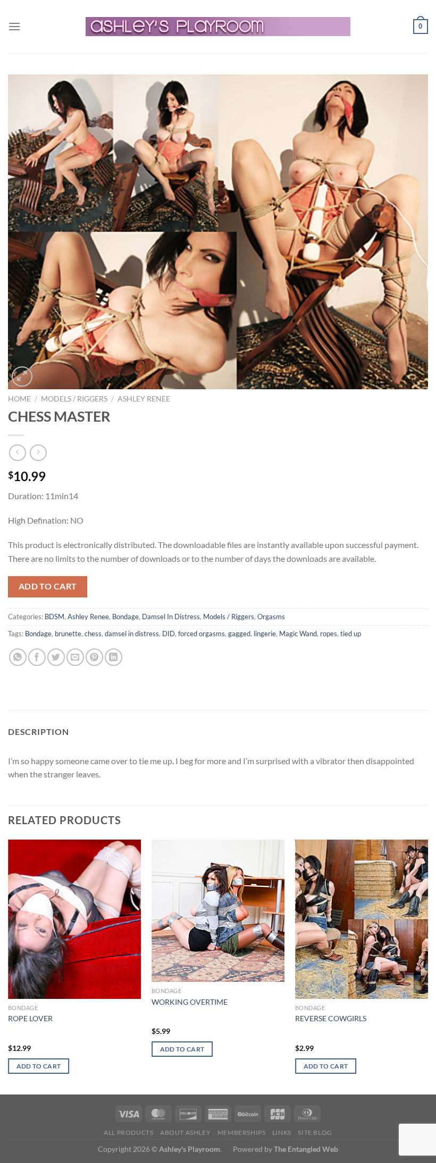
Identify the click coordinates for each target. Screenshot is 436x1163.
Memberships (241, 1132)
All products (128, 1132)
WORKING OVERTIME (190, 1001)
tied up (350, 633)
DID (168, 633)
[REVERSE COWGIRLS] (361, 919)
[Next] (427, 966)
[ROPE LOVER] (74, 919)
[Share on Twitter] (56, 657)
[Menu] (14, 26)
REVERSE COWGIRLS (330, 1018)
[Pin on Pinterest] (94, 657)
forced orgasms (201, 633)
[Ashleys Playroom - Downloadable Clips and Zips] (218, 26)
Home (19, 399)
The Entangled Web (306, 1148)
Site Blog (315, 1132)
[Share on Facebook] (37, 657)
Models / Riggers (74, 399)
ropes (328, 633)
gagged (239, 633)
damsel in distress (132, 633)
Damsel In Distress (171, 616)
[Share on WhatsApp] (18, 657)
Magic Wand (298, 633)
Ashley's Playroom (189, 1148)
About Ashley (185, 1132)
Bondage (125, 616)
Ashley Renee (144, 399)
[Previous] (8, 966)
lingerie (265, 633)
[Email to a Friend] (75, 657)
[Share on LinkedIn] (113, 657)
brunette (68, 633)
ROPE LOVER (30, 1018)
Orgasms (271, 616)
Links (281, 1132)
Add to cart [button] (38, 1066)
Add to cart (48, 586)
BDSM (54, 616)
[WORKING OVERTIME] (218, 911)
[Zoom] (22, 376)
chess (93, 633)
